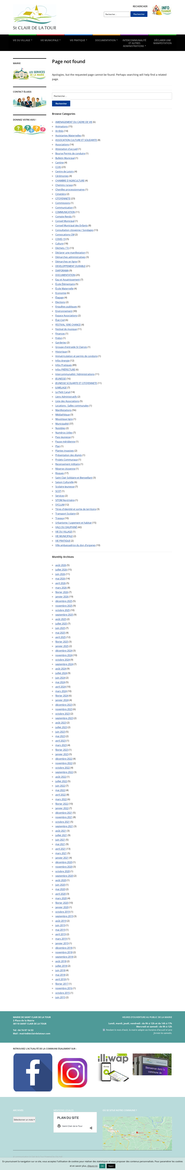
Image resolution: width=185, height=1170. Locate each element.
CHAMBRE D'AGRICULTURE (69, 180)
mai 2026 (60, 578)
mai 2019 (60, 929)
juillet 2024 (61, 673)
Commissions (62, 203)
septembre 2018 (64, 956)
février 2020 (61, 902)
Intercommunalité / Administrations (75, 374)
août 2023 (60, 722)
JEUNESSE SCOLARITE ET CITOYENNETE (76, 383)
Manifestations (63, 410)
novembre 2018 (63, 952)
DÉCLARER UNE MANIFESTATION (162, 42)
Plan (57, 446)
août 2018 (60, 961)
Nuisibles (60, 428)
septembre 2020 (64, 875)
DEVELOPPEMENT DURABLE (70, 266)
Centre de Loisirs (64, 171)
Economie (60, 293)
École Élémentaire (65, 284)
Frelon (58, 338)
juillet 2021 (61, 835)
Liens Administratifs (66, 396)
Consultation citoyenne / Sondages (74, 230)
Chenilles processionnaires (70, 189)
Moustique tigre (64, 419)
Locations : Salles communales (72, 405)
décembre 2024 (63, 650)
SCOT (58, 491)
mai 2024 (60, 682)
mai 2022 (60, 790)
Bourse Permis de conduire (70, 153)
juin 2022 (60, 785)
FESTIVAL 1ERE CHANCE (68, 324)
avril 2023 (60, 740)
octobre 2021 (62, 821)
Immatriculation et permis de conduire (76, 356)
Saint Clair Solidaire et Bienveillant (73, 477)
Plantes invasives (64, 450)
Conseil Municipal (64, 221)
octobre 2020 (62, 871)
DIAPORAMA (62, 270)
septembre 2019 (64, 916)
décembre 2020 (63, 862)
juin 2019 (60, 925)
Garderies (60, 342)
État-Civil (60, 320)
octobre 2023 (62, 713)
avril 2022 (60, 794)
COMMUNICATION (65, 212)
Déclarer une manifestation (70, 252)
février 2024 (61, 695)
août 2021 (60, 830)
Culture (59, 243)
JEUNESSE (60, 378)
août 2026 (60, 565)
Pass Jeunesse (63, 437)
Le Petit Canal (62, 392)
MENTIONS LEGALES (63, 1110)
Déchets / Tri (62, 248)
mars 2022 (61, 799)
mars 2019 (61, 938)
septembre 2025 (64, 614)
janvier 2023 (62, 754)
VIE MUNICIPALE (49, 40)
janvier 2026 (62, 596)
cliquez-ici (92, 1165)
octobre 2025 (62, 610)
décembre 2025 (63, 601)
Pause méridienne (65, 441)
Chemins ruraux (64, 185)
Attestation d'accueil (66, 149)
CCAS (58, 167)
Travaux (59, 518)
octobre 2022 (62, 767)
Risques (59, 473)
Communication (64, 207)
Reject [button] (111, 1166)
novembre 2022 (63, 763)
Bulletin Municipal (65, 158)
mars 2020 (61, 898)
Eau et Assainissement (67, 279)
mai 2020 (60, 889)
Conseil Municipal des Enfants (71, 225)
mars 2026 (61, 587)
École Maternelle (64, 288)
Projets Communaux (66, 459)
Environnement (63, 311)
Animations (61, 126)
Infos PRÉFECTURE (65, 369)
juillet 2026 (61, 569)
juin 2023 (60, 731)
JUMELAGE (61, 387)
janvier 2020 (62, 907)
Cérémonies (62, 176)
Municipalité (62, 423)
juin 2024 (60, 677)
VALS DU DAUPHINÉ (66, 527)
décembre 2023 (63, 704)
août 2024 (60, 668)
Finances (60, 333)
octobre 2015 (62, 992)
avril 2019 (60, 934)
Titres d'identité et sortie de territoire (75, 509)
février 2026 (61, 592)
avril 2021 (60, 848)
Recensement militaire (67, 464)
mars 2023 (61, 745)
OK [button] (102, 1166)
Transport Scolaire (65, 513)
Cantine (59, 162)
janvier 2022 (62, 808)
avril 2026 (60, 583)
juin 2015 (60, 997)
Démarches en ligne (66, 261)
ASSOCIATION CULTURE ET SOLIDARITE (76, 140)
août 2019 (60, 920)
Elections (60, 302)
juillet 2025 (61, 623)
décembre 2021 (63, 812)
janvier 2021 (62, 857)
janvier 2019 (62, 943)
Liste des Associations (67, 401)
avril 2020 (60, 893)
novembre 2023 (63, 709)
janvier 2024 (62, 700)
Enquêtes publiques (66, 306)
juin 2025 (60, 628)
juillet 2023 (61, 727)
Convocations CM (64, 234)
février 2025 (61, 641)
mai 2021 (60, 844)
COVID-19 (60, 239)
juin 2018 (60, 970)
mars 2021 (61, 853)
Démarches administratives (70, 257)
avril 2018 (60, 979)
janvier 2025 (62, 646)
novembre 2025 (63, 605)
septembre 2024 (64, 664)
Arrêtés (59, 131)
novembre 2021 (63, 817)
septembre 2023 (64, 718)
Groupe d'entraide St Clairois (71, 347)
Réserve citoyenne (65, 468)
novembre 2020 (63, 866)
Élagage (59, 297)
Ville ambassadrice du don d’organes (75, 545)
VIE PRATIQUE (77, 40)
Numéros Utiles (63, 432)
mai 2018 (60, 974)
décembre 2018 (63, 947)
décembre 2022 (63, 758)
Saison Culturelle (64, 482)
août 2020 (60, 880)
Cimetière (60, 194)
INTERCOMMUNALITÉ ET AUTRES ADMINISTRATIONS (134, 43)
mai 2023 (60, 736)
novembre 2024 (63, 655)
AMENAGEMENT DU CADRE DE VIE (73, 122)
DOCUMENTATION (105, 40)
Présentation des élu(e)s (68, 455)
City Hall (58, 1156)
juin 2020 (60, 884)
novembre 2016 (63, 988)
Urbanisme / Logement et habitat (73, 522)
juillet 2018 (61, 965)
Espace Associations (66, 315)
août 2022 (60, 776)
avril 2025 (60, 637)
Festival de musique (66, 329)
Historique (61, 351)
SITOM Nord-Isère (65, 500)
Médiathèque (62, 414)
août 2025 (60, 619)
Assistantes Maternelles (68, 135)
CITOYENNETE (62, 198)
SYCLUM (59, 504)
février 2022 (61, 803)
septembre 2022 (64, 772)
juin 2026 (60, 574)
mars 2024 (61, 691)
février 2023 (61, 749)
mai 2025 (60, 632)
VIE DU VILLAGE (21, 40)
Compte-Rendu (63, 216)
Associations (62, 144)
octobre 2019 (62, 911)
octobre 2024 (62, 659)
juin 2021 (60, 839)
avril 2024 (60, 686)
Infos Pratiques (63, 365)
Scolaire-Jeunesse (64, 486)
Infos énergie (62, 360)
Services (59, 495)
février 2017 (61, 983)
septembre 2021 (64, 826)
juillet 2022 (61, 781)
